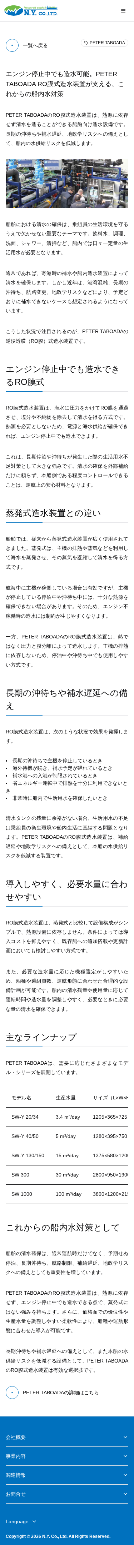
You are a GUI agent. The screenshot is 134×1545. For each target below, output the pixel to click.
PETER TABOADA (107, 42)
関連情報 (16, 1475)
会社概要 (16, 1437)
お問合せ (16, 1494)
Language (17, 1521)
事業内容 (16, 1456)
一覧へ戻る (35, 45)
